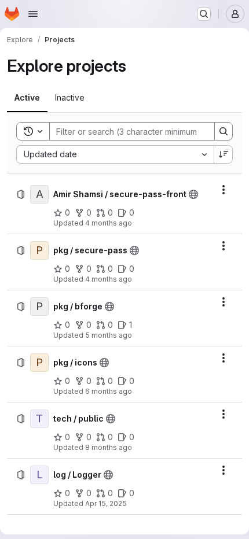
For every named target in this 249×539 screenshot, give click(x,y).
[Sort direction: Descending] (223, 154)
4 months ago (108, 223)
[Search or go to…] (204, 14)
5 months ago (108, 335)
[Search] (223, 131)
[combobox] (115, 154)
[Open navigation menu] (33, 14)
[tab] (27, 97)
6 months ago (108, 391)
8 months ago (108, 447)
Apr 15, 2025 (106, 503)
